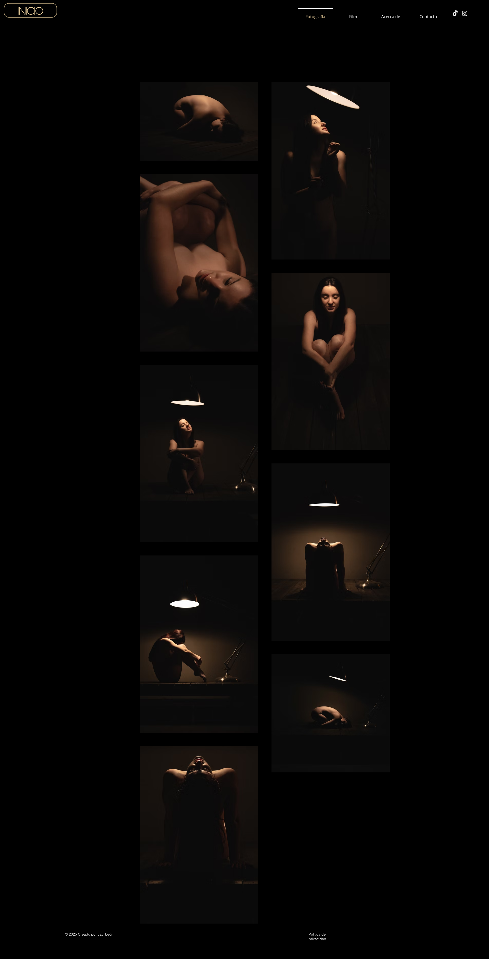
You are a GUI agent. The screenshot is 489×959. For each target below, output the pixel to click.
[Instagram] (464, 13)
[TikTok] (455, 13)
